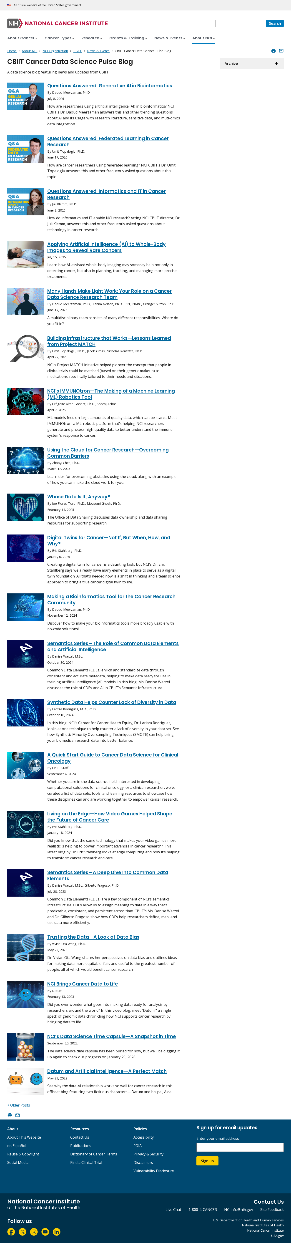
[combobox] (241, 23)
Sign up (207, 1160)
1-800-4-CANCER (202, 1209)
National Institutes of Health (263, 1225)
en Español (16, 1145)
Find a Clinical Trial (86, 1162)
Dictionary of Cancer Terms (93, 1154)
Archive (231, 63)
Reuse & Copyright (23, 1154)
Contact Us (79, 1137)
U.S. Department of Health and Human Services (248, 1220)
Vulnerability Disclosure (153, 1170)
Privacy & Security (148, 1154)
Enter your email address (217, 1138)
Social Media (17, 1162)
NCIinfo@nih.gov (238, 1209)
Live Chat (173, 1209)
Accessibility (143, 1137)
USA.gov (277, 1235)
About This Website (24, 1137)
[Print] (273, 50)
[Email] (281, 50)
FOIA (137, 1145)
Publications (80, 1145)
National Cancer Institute (265, 1230)
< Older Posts (18, 1105)
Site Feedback (272, 1209)
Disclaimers (143, 1162)
